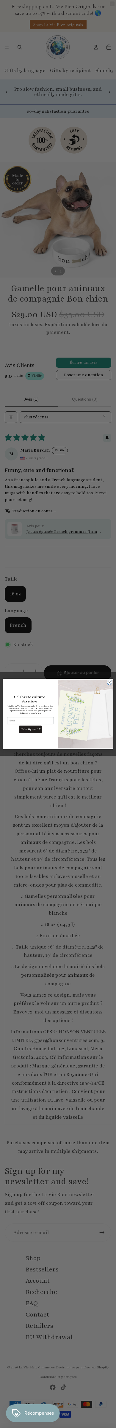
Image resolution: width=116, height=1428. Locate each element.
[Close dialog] (109, 682)
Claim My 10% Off (30, 729)
